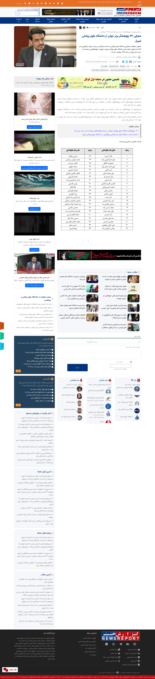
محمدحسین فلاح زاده (68, 416)
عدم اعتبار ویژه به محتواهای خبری (41, 398)
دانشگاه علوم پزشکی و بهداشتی (126, 57)
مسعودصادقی (70, 402)
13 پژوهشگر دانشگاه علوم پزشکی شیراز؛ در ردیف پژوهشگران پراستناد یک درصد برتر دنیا (105, 130)
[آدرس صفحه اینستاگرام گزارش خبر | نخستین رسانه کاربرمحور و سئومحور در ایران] (135, 644)
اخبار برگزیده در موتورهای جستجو (38, 413)
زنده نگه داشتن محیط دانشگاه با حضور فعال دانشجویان (33, 304)
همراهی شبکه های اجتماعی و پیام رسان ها (38, 352)
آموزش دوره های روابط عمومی (104, 20)
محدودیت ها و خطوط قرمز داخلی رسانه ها (38, 392)
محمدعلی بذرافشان (69, 387)
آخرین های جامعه (44, 471)
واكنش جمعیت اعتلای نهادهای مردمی (34, 168)
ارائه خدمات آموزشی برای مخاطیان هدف (39, 361)
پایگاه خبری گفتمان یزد (125, 409)
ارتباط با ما (18, 20)
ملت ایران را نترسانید (34, 157)
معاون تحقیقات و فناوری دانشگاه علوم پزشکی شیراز (125, 70)
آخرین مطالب (46, 574)
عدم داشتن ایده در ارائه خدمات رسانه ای (39, 395)
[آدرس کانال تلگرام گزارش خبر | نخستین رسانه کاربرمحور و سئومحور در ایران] (121, 644)
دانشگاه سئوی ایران (126, 416)
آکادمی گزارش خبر (65, 20)
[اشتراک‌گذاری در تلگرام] (123, 62)
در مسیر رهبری (34, 209)
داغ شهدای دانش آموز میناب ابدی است (34, 119)
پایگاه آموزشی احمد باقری (124, 387)
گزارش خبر (136, 20)
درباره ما (27, 20)
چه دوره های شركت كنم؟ (34, 285)
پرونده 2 (2, 336)
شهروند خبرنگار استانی (123, 20)
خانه (139, 27)
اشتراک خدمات (37, 20)
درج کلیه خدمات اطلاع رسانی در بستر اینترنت (37, 364)
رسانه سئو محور (113, 66)
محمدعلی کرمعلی (69, 409)
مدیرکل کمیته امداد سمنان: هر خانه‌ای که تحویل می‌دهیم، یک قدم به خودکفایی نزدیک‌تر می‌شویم (101, 2)
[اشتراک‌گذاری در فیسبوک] (130, 62)
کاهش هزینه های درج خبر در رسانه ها (39, 367)
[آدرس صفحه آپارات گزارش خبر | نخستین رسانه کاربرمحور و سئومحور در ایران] (106, 644)
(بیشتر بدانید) (46, 85)
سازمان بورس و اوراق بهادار (95, 397)
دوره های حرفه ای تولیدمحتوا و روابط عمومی (34, 277)
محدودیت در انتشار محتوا (43, 401)
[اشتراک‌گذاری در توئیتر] (126, 62)
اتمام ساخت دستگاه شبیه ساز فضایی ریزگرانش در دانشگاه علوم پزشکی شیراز (110, 134)
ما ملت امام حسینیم (34, 127)
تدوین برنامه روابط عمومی (82, 20)
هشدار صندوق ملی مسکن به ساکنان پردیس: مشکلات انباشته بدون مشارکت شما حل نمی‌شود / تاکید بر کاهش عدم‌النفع (35, 614)
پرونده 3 (2, 346)
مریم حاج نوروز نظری (68, 395)
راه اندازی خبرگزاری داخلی (43, 349)
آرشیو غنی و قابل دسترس (43, 355)
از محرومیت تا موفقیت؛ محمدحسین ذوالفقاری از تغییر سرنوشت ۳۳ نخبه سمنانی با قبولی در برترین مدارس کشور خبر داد (35, 492)
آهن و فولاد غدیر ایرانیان (96, 412)
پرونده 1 (2, 326)
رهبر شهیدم (34, 249)
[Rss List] (25, 3)
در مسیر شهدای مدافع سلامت (100, 70)
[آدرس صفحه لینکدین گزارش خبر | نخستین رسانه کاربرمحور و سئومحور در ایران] (128, 644)
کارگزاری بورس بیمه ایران (96, 390)
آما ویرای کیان (102, 673)
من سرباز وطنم (34, 198)
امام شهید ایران (34, 239)
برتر (128, 66)
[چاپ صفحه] (83, 27)
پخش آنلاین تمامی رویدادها (42, 358)
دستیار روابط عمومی (51, 20)
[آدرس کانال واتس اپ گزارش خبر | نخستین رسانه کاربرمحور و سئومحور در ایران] (114, 644)
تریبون (102, 421)
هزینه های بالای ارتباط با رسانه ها (41, 389)
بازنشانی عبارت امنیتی (120, 369)
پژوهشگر (122, 66)
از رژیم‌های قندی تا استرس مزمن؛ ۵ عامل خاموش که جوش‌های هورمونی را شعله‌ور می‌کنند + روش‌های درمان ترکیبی (35, 427)
